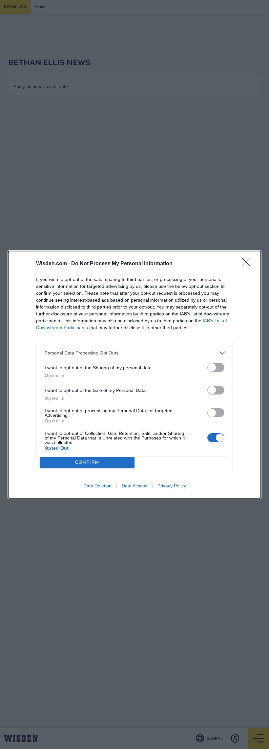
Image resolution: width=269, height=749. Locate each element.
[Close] (248, 264)
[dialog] (134, 374)
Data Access (134, 485)
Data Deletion (97, 485)
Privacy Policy (171, 485)
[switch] (215, 367)
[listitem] (134, 353)
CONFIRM (87, 462)
